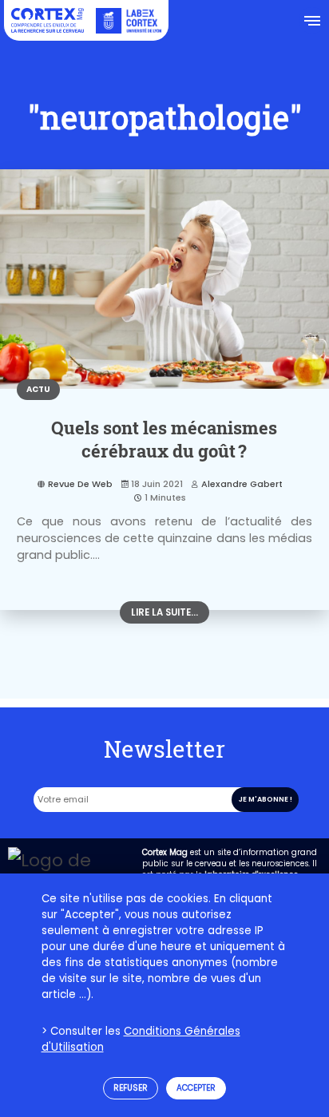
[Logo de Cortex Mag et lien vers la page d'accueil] (47, 20)
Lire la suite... (164, 612)
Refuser (130, 1088)
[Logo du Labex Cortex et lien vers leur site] (128, 20)
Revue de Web (80, 483)
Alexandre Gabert (242, 483)
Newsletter (164, 749)
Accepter (196, 1088)
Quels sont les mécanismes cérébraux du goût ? (164, 439)
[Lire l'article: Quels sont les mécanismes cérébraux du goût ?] (164, 279)
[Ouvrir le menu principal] (312, 20)
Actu (38, 389)
